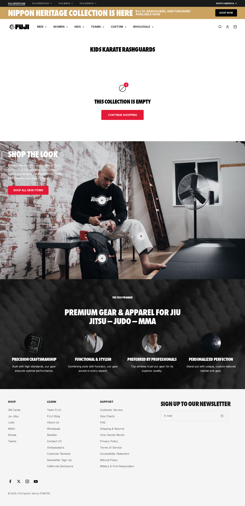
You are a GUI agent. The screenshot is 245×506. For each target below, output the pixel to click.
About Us (53, 422)
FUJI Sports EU (40, 3)
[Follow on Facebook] (10, 481)
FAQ (102, 422)
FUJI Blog (53, 416)
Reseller (52, 435)
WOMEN (58, 26)
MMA (11, 428)
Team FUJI (54, 410)
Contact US (54, 441)
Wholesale (53, 428)
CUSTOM (117, 26)
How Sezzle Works (112, 435)
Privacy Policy (109, 441)
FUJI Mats (64, 3)
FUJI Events (87, 3)
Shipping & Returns (112, 428)
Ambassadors (55, 447)
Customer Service (111, 410)
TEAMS (96, 26)
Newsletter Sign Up (59, 460)
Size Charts (107, 416)
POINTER (45, 493)
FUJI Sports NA (16, 3)
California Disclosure (60, 466)
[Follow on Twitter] (18, 481)
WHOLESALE (141, 26)
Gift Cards (14, 410)
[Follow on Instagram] (27, 481)
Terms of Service (111, 447)
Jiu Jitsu (13, 416)
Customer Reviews (58, 453)
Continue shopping (122, 115)
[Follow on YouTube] (36, 481)
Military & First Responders (117, 466)
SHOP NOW (226, 12)
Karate (12, 435)
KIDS (77, 26)
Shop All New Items (28, 190)
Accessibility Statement (114, 453)
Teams (12, 441)
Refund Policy (109, 460)
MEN (40, 26)
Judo (11, 422)
